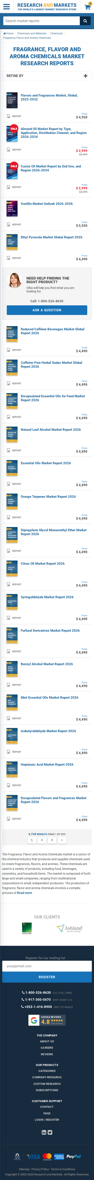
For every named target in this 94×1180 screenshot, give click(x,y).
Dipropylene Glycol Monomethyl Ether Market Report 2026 (54, 532)
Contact (47, 1106)
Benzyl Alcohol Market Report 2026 (47, 664)
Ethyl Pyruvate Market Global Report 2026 (51, 237)
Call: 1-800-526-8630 (46, 301)
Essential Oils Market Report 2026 (46, 463)
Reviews (47, 1054)
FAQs (47, 1113)
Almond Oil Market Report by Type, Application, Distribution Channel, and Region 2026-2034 (54, 133)
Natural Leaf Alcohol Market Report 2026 (51, 430)
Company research (46, 1077)
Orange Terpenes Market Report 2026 (48, 497)
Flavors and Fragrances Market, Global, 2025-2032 (49, 97)
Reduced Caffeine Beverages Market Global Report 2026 (52, 331)
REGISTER (47, 977)
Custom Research (47, 1083)
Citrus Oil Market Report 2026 (43, 564)
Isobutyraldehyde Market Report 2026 (48, 731)
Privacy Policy (40, 1169)
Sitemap (24, 1169)
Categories (47, 1071)
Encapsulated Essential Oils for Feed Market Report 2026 (53, 398)
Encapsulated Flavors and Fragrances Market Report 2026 (53, 800)
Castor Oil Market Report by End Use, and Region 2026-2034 (51, 168)
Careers (47, 1047)
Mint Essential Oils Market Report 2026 (49, 698)
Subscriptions (47, 1090)
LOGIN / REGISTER (47, 1119)
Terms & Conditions (63, 1169)
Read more (24, 893)
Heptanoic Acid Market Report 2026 (47, 765)
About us (47, 1041)
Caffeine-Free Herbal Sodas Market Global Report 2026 (51, 365)
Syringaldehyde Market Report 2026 (47, 597)
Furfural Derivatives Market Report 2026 (50, 631)
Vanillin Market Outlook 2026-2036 (47, 204)
